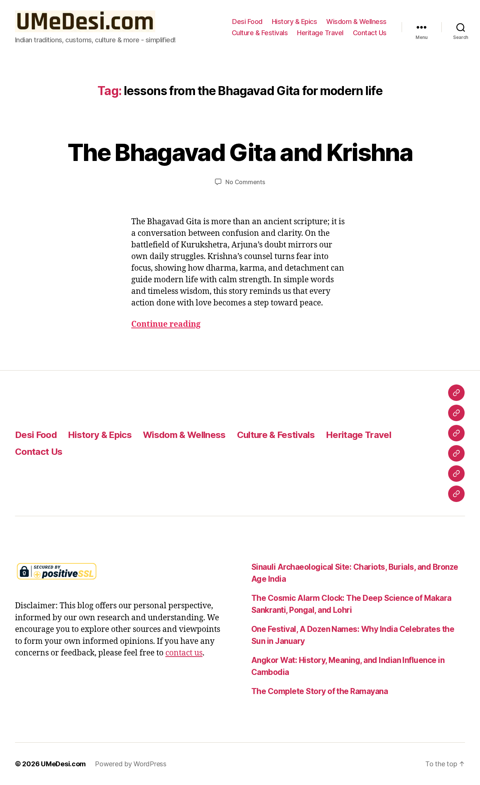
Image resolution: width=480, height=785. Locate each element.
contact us (183, 653)
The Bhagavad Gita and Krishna (240, 152)
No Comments (245, 182)
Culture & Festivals (260, 33)
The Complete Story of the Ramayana (319, 691)
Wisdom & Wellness (356, 21)
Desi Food (247, 21)
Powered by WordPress (130, 764)
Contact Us (370, 33)
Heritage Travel (320, 33)
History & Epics (294, 21)
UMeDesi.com (63, 764)
